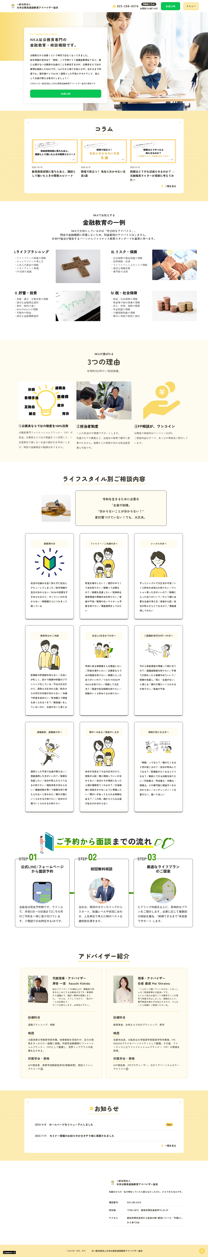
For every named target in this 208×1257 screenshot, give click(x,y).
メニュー (191, 6)
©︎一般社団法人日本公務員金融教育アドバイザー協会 (117, 1250)
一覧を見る (170, 186)
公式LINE (170, 6)
